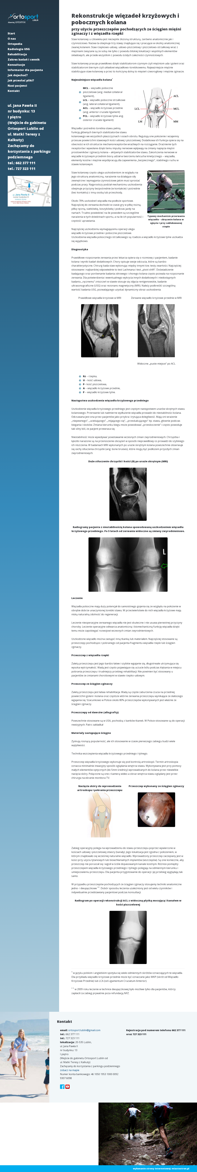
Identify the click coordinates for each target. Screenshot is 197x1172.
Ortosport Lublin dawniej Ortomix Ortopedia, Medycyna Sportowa (23, 18)
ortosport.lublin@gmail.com (84, 1030)
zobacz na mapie (69, 1070)
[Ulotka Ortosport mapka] (29, 206)
